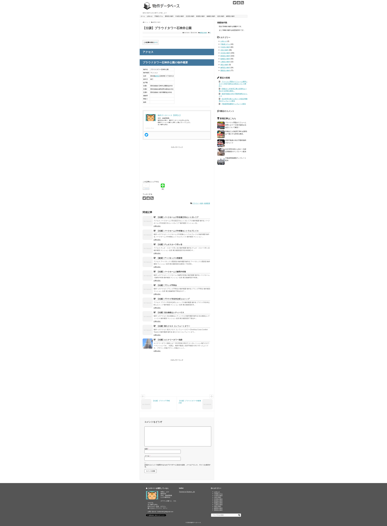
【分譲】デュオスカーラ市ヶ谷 (169, 244)
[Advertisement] (159, 162)
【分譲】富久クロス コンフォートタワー (173, 326)
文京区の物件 (190, 16)
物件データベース (195, 522)
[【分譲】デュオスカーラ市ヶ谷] (148, 248)
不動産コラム (158, 16)
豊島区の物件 (169, 16)
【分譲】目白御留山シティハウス (170, 312)
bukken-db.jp (150, 128)
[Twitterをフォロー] (234, 2)
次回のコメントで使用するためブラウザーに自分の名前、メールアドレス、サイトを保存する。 (177, 466)
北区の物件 (220, 16)
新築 (157, 506)
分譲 (201, 203)
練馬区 (157, 76)
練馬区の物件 (230, 16)
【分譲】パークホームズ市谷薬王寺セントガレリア (178, 217)
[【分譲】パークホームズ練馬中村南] (148, 275)
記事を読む (157, 226)
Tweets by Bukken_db (187, 492)
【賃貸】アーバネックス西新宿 (169, 258)
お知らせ (149, 16)
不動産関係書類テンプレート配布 (234, 104)
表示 (155, 42)
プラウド (195, 203)
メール (147, 456)
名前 (146, 449)
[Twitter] (146, 135)
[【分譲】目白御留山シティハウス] (148, 316)
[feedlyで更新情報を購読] (238, 2)
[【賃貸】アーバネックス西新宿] (148, 262)
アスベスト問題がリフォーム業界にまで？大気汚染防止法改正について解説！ (233, 84)
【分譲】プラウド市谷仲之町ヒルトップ (173, 299)
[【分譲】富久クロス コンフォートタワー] (148, 330)
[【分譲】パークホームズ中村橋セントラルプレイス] (148, 235)
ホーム (143, 16)
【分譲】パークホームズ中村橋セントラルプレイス (178, 231)
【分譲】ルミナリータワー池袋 (169, 340)
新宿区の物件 (200, 16)
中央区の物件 (179, 16)
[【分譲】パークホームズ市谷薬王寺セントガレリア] (148, 221)
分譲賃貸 (207, 203)
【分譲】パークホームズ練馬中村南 (171, 272)
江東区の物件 (225, 62)
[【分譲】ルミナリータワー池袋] (148, 344)
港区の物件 (224, 65)
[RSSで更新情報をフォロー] (242, 2)
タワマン (163, 506)
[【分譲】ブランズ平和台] (148, 289)
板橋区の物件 (211, 16)
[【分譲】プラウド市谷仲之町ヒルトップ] (148, 303)
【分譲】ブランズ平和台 (167, 285)
